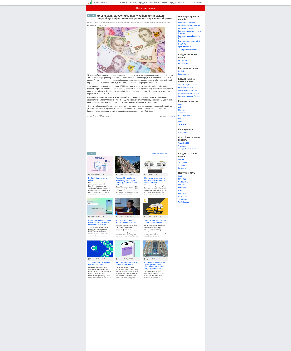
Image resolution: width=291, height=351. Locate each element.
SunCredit (182, 188)
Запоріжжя (182, 113)
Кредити (143, 3)
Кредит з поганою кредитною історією (189, 32)
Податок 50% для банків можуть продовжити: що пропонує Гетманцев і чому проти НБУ (126, 181)
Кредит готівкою (184, 47)
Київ (180, 119)
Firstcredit (182, 193)
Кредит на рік (183, 74)
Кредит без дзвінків (185, 28)
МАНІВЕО (182, 179)
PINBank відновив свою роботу (97, 179)
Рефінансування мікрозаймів (189, 41)
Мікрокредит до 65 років (187, 90)
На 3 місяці (182, 71)
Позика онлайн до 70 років (188, 93)
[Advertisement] (131, 135)
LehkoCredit (182, 196)
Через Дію (182, 146)
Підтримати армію (145, 8)
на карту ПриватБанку (187, 149)
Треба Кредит (183, 202)
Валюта (123, 3)
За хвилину (182, 162)
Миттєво (181, 159)
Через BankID (183, 143)
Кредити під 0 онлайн (186, 22)
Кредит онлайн (177, 3)
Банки (133, 3)
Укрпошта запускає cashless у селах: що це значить (155, 221)
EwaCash (182, 185)
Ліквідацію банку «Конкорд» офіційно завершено (99, 263)
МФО (164, 3)
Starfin (180, 176)
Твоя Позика (183, 199)
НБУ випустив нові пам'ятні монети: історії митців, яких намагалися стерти (154, 180)
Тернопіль (182, 124)
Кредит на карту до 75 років (189, 96)
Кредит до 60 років (185, 87)
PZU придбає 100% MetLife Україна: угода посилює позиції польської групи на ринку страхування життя (154, 266)
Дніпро (180, 107)
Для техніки (182, 132)
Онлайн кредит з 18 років (188, 85)
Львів (180, 122)
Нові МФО (182, 44)
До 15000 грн (183, 63)
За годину (182, 168)
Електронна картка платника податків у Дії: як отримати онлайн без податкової (99, 222)
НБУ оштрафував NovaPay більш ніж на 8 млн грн (126, 263)
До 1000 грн (182, 60)
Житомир (181, 110)
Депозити (154, 3)
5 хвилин (181, 165)
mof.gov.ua (171, 116)
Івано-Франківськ (185, 116)
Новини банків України (158, 153)
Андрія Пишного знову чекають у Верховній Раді (126, 221)
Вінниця (181, 104)
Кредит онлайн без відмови (189, 25)
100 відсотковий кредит (187, 50)
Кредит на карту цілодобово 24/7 (189, 37)
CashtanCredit (183, 182)
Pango (180, 190)
